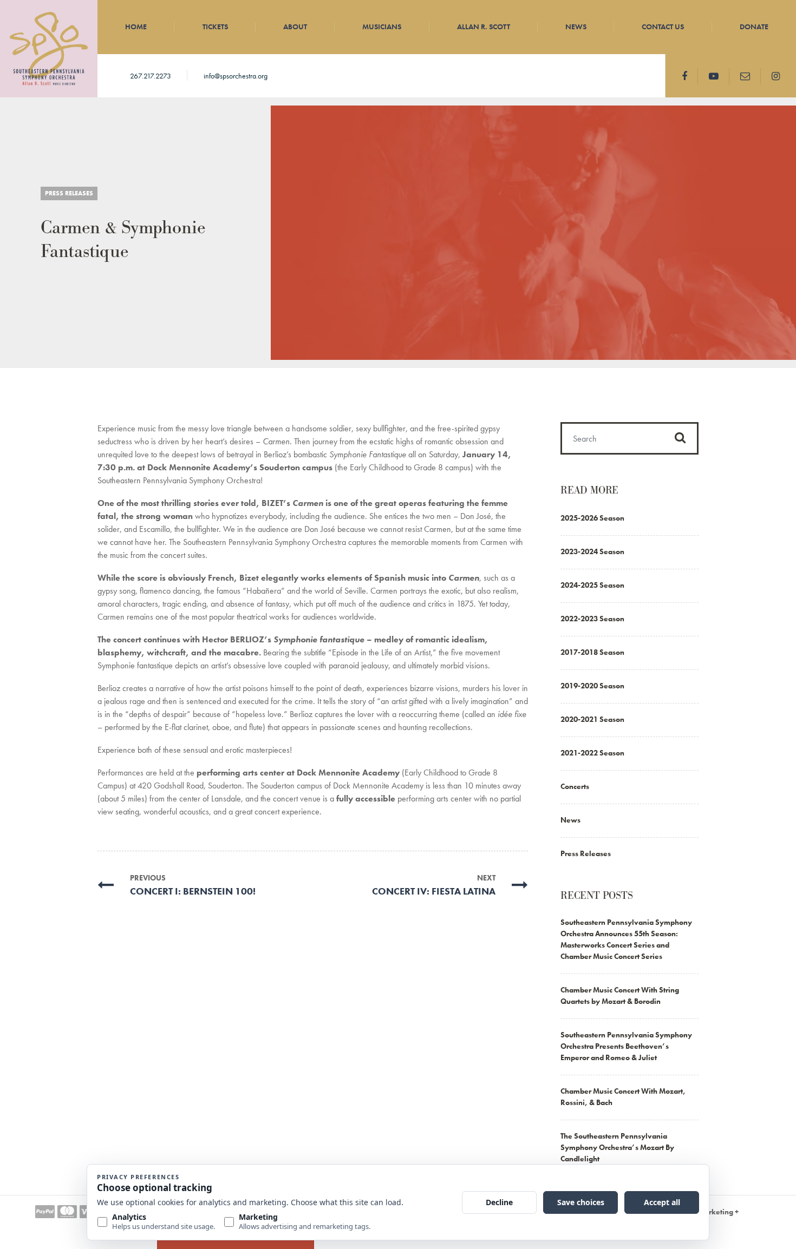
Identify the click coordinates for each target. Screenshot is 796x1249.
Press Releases (69, 193)
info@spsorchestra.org (235, 76)
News (575, 26)
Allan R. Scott (483, 26)
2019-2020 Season (592, 686)
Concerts (574, 786)
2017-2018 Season (592, 652)
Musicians (381, 26)
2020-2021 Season (592, 719)
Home (136, 26)
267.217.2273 (150, 76)
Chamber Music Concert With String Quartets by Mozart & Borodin (619, 995)
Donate (754, 26)
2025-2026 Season (592, 518)
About (295, 26)
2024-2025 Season (592, 585)
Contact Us (663, 26)
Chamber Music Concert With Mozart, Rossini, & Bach (623, 1096)
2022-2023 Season (592, 618)
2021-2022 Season (592, 753)
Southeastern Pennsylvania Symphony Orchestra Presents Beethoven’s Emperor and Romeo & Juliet (626, 1046)
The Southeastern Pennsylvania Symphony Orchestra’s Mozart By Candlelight (617, 1147)
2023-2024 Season (592, 551)
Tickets (215, 26)
